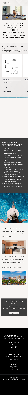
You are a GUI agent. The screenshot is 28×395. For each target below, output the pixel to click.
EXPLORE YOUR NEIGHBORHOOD (11, 267)
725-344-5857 (14, 366)
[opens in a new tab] (12, 348)
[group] (12, 74)
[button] (25, 2)
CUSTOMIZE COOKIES (7, 379)
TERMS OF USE (19, 379)
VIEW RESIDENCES (7, 236)
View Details (7, 91)
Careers (14, 371)
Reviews (14, 367)
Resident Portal (14, 369)
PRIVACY (13, 379)
